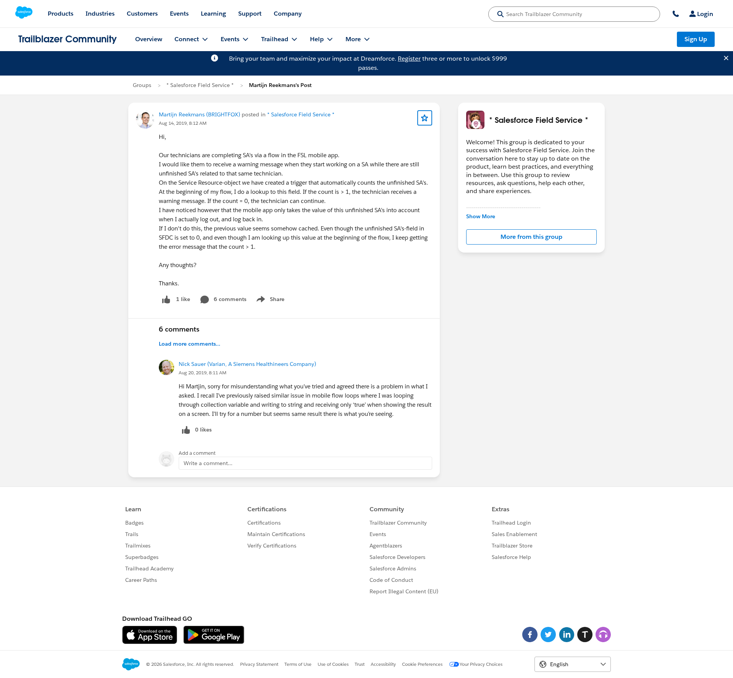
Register (409, 59)
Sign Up (696, 39)
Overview (148, 39)
